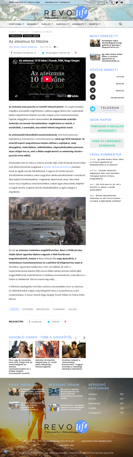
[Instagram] (111, 2)
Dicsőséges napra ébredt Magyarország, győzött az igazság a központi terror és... (112, 44)
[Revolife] (66, 18)
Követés (120, 84)
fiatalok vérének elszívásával (57, 166)
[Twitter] (116, 2)
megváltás (42, 309)
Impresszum (28, 441)
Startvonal (15, 24)
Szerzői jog (66, 445)
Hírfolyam (103, 394)
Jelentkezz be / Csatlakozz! (57, 2)
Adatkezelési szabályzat (97, 441)
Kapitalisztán (103, 403)
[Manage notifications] (6, 451)
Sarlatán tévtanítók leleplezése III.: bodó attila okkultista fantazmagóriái (46, 363)
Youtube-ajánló (31, 36)
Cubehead (61, 24)
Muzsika (103, 399)
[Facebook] (106, 2)
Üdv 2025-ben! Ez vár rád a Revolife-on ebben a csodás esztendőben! (105, 187)
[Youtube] (121, 2)
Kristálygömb (103, 413)
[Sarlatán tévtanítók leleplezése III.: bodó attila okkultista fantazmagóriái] (47, 349)
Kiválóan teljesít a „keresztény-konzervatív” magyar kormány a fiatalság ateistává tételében (72, 364)
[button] (120, 24)
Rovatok (93, 24)
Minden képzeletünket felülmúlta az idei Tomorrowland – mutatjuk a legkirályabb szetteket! (106, 198)
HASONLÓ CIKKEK (23, 337)
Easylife (46, 24)
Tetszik (120, 76)
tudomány (59, 309)
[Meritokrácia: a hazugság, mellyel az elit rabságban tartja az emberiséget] (54, 407)
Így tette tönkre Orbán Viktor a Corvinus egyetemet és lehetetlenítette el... (112, 57)
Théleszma (24, 32)
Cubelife (103, 408)
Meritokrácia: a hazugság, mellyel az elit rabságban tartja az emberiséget (72, 407)
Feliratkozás (117, 98)
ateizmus (27, 309)
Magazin (31, 24)
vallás (72, 309)
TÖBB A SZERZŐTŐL (56, 337)
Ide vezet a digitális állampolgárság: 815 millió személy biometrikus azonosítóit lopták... (72, 393)
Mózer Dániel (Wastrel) (25, 47)
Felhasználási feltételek (58, 441)
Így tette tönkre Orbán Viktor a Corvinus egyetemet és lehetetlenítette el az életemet (107, 162)
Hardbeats (78, 24)
